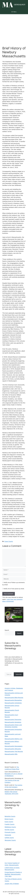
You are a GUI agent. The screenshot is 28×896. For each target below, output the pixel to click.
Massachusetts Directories (13, 719)
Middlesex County (10, 827)
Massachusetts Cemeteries (13, 703)
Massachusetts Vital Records (14, 751)
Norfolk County (9, 829)
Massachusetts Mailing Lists (13, 739)
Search (7, 630)
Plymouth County (10, 832)
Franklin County (9, 824)
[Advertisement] (14, 29)
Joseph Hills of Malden (12, 883)
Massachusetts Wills (11, 754)
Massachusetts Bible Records (14, 697)
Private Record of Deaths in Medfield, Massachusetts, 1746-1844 (13, 874)
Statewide (8, 835)
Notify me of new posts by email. (14, 588)
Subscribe (18, 674)
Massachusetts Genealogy (13, 722)
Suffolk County (9, 837)
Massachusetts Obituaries (13, 749)
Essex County (8, 541)
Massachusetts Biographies (13, 700)
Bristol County (9, 819)
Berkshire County (10, 816)
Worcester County (10, 840)
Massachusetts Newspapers (13, 746)
